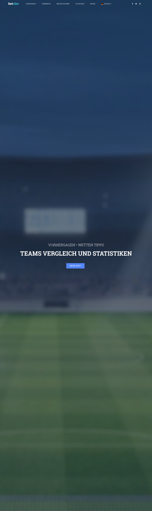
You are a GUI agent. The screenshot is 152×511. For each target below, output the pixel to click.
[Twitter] (136, 4)
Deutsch (107, 4)
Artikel (92, 4)
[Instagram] (140, 4)
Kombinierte (46, 4)
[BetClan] (15, 4)
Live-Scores (80, 4)
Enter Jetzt (75, 266)
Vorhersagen (31, 4)
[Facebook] (132, 4)
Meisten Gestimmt (63, 4)
